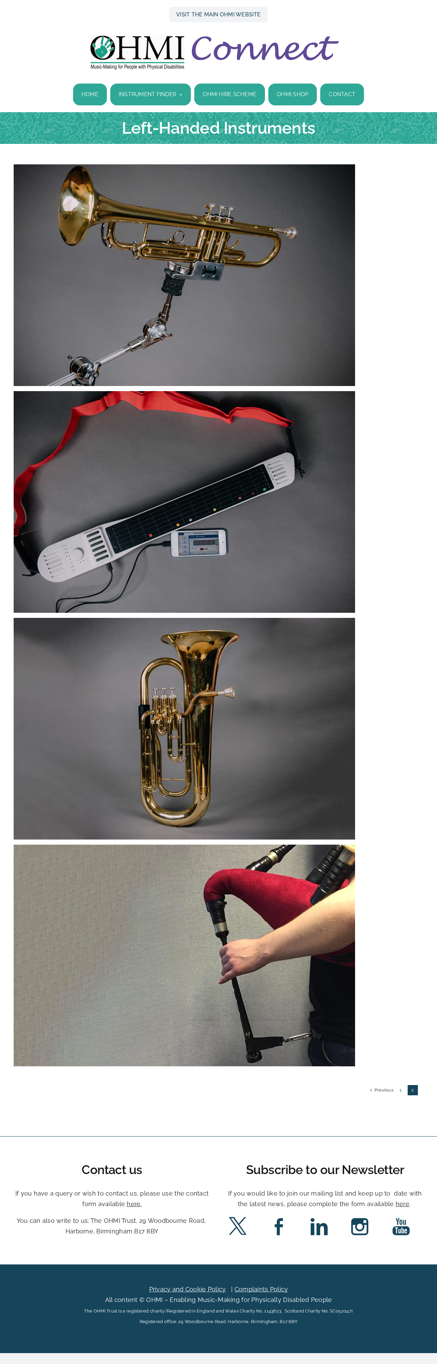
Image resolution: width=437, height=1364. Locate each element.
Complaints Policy (261, 1289)
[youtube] (401, 1218)
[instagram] (360, 1218)
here (133, 1203)
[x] (237, 1218)
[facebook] (278, 1218)
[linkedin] (319, 1218)
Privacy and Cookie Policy (187, 1289)
